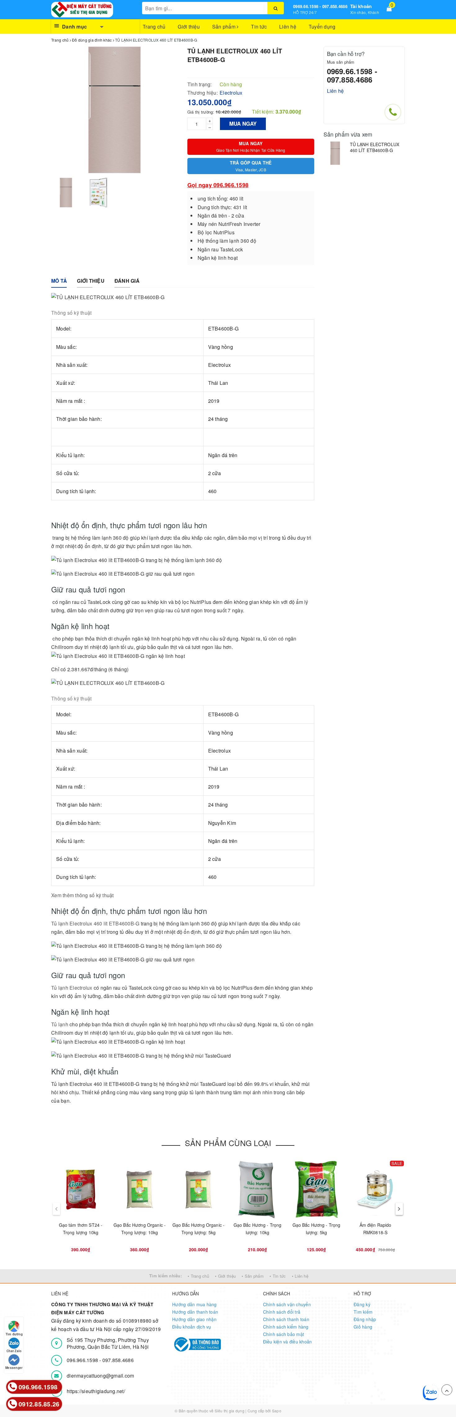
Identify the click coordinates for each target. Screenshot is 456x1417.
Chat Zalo (14, 1351)
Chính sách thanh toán (286, 1319)
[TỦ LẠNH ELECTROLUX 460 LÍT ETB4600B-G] (335, 153)
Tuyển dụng (322, 26)
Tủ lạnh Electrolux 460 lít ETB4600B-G (95, 923)
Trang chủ (154, 26)
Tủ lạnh (59, 1024)
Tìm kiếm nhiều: (165, 1276)
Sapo (276, 1410)
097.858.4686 (118, 1360)
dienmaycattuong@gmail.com (100, 1375)
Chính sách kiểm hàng (286, 1327)
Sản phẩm (224, 26)
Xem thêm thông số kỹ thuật (83, 895)
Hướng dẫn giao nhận (194, 1319)
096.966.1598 (83, 1360)
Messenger (14, 1367)
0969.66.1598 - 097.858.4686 (320, 6)
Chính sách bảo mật (283, 1334)
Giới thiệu (189, 26)
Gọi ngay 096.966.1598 (217, 185)
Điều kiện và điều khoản (287, 1341)
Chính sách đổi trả (282, 1312)
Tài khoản (361, 6)
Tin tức (259, 26)
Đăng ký (362, 1304)
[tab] (59, 281)
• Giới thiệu (225, 1276)
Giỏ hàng (363, 1327)
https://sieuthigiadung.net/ (96, 1391)
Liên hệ (287, 26)
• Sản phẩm (253, 1276)
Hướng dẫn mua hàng (194, 1304)
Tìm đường (14, 1334)
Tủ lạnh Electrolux (71, 987)
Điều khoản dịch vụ (191, 1327)
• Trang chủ (198, 1276)
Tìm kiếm (363, 1312)
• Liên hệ (300, 1276)
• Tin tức (278, 1276)
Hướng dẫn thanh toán (195, 1312)
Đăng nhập (365, 1319)
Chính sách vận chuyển (287, 1304)
